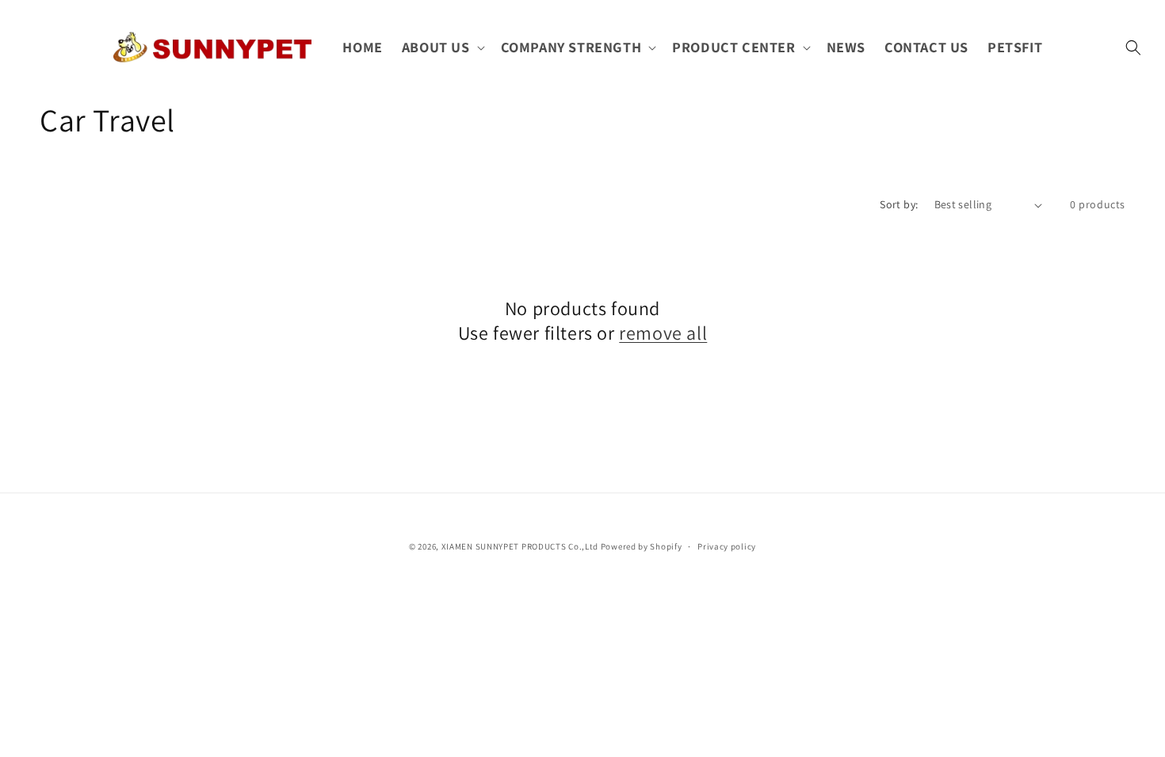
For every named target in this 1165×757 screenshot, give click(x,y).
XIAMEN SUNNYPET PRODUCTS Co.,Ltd (519, 546)
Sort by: (899, 204)
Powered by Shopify (641, 546)
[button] (441, 48)
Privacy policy (726, 546)
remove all (663, 333)
